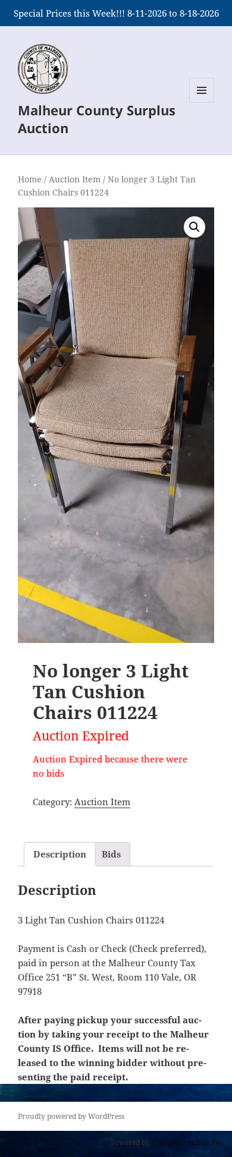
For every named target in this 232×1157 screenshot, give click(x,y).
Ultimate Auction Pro (187, 1142)
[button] (194, 227)
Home (30, 179)
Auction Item (75, 179)
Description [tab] (59, 854)
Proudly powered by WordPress (71, 1116)
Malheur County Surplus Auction (96, 119)
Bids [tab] (111, 854)
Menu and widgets (202, 102)
